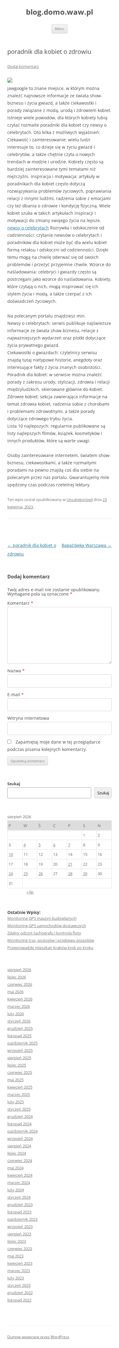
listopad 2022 (19, 1300)
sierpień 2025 (19, 1057)
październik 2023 (22, 1219)
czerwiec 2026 (19, 984)
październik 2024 (22, 1131)
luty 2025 (15, 1102)
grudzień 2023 (20, 1204)
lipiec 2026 (16, 977)
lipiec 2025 (16, 1065)
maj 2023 (15, 1256)
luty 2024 (15, 1190)
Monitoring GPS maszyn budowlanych (42, 918)
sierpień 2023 (19, 1234)
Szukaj (13, 783)
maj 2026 (15, 991)
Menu (59, 28)
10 (11, 854)
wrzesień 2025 (20, 1050)
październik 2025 (22, 1043)
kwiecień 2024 (19, 1175)
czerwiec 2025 (19, 1072)
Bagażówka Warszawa (87, 545)
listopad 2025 (19, 1035)
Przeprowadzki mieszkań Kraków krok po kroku (50, 947)
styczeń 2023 (19, 1285)
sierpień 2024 (19, 1146)
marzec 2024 (18, 1182)
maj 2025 (15, 1079)
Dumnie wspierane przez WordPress (38, 1336)
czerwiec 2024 (19, 1160)
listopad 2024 (19, 1124)
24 (11, 873)
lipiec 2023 (16, 1241)
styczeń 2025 (19, 1109)
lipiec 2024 (16, 1153)
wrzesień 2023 (20, 1226)
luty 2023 (15, 1278)
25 (25, 873)
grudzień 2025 (20, 1028)
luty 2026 (15, 1013)
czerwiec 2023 (19, 1248)
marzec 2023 (18, 1270)
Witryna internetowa (28, 718)
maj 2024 (15, 1168)
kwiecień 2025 (19, 1087)
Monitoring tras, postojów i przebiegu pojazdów (50, 940)
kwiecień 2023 (19, 1263)
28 (70, 873)
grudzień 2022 (20, 1292)
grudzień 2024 (20, 1116)
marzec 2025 (18, 1094)
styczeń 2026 (19, 1021)
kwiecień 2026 (19, 999)
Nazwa (16, 671)
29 (85, 873)
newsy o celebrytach (28, 228)
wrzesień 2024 (20, 1138)
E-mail (15, 694)
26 (40, 873)
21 (70, 864)
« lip (30, 892)
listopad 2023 (19, 1212)
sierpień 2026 (19, 969)
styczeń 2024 (19, 1197)
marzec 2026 (18, 1006)
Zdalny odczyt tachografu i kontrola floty (44, 933)
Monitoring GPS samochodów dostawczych (46, 925)
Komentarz (20, 603)
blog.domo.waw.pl (59, 12)
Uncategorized (80, 499)
